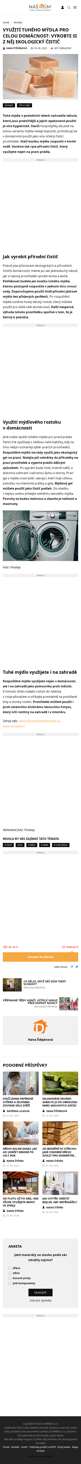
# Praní (44, 845)
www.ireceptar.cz (14, 726)
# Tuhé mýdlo (61, 845)
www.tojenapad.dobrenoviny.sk (39, 721)
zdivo (16, 1273)
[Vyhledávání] (69, 7)
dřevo (16, 1268)
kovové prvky (22, 1278)
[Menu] (75, 7)
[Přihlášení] (62, 7)
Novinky (9, 105)
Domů (6, 1447)
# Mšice (31, 845)
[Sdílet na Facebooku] (72, 967)
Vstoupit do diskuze (40, 957)
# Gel (20, 845)
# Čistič (8, 845)
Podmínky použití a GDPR (42, 1447)
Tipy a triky (24, 105)
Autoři (24, 1447)
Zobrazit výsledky (40, 1300)
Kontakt (15, 1447)
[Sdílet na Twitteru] (77, 967)
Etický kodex (63, 1447)
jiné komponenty (24, 1283)
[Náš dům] (40, 7)
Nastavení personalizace (40, 1456)
